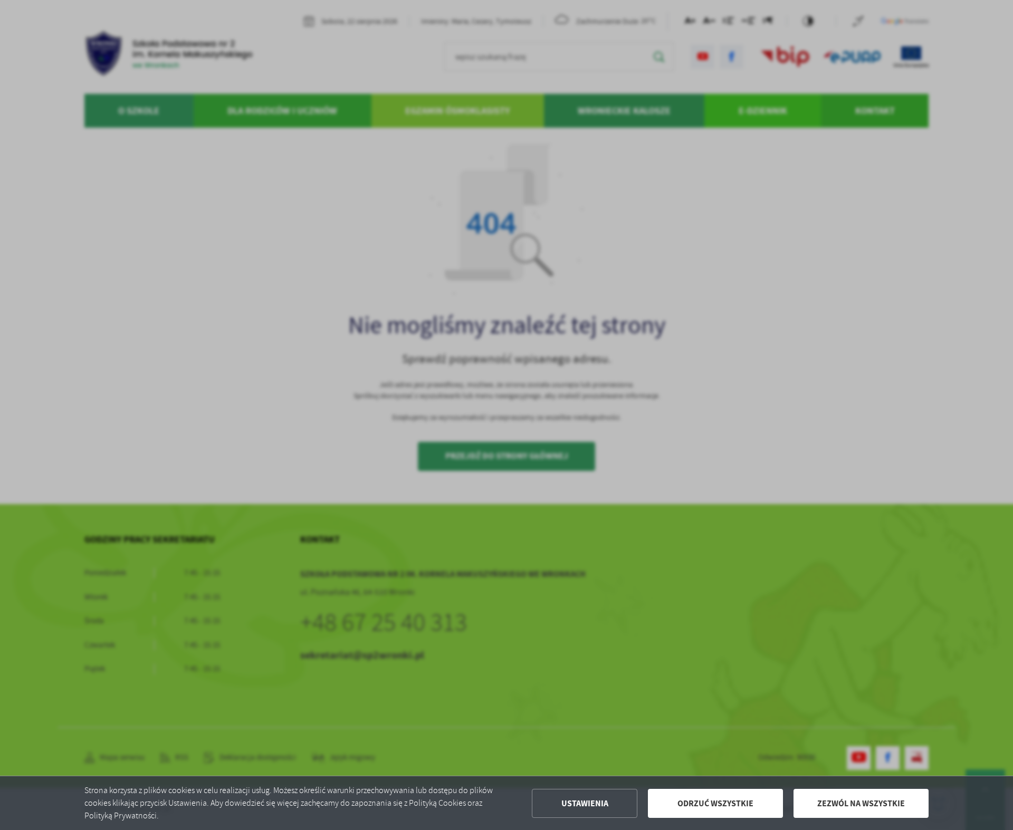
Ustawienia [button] (584, 803)
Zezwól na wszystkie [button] (861, 803)
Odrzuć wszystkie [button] (715, 803)
